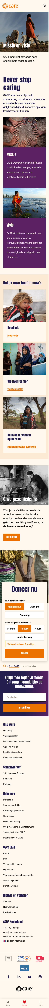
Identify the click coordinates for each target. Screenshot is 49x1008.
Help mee (9, 794)
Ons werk (9, 725)
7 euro (38, 628)
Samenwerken (12, 767)
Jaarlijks (34, 606)
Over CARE (9, 847)
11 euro (24, 628)
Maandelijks (14, 606)
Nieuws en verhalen (15, 895)
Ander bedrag (24, 637)
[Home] (4, 666)
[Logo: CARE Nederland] (11, 6)
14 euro (11, 628)
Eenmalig (25, 615)
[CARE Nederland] (24, 989)
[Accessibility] (44, 5)
